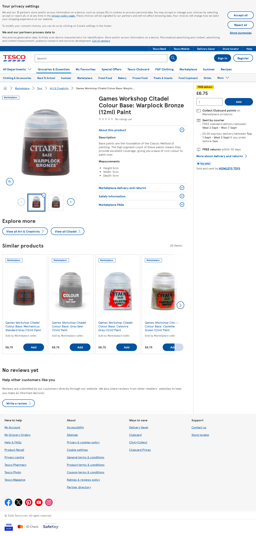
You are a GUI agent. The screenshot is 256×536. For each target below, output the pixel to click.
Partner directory (79, 487)
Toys (39, 88)
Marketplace (22, 88)
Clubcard (135, 435)
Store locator (200, 435)
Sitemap (72, 435)
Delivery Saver (138, 427)
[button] (159, 48)
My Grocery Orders (17, 435)
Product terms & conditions (86, 464)
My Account (12, 427)
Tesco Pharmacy (15, 464)
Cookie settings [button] (77, 450)
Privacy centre (14, 457)
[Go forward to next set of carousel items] (180, 305)
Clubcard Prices (140, 450)
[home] (5, 88)
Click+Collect (138, 442)
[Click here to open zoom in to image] (9, 181)
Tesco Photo (12, 472)
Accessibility (75, 427)
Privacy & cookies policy (83, 442)
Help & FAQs (13, 442)
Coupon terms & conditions (85, 472)
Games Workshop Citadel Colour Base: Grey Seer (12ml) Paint (69, 326)
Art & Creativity (59, 88)
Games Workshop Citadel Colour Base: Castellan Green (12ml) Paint (162, 326)
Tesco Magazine (14, 479)
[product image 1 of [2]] (46, 145)
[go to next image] (71, 202)
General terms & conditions (85, 457)
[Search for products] (173, 58)
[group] (24, 305)
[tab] (36, 203)
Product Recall (14, 450)
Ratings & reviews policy (83, 479)
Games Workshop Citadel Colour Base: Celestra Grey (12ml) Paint (115, 326)
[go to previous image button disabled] (21, 202)
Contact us (199, 427)
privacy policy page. (64, 15)
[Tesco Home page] (14, 58)
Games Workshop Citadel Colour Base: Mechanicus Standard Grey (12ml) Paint (23, 326)
